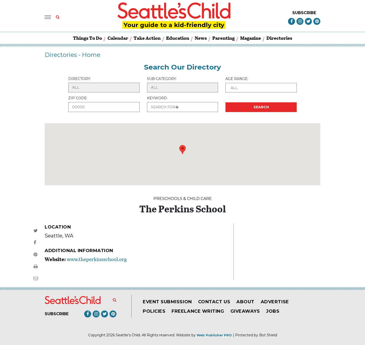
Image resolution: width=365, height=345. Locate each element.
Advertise (275, 302)
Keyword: (157, 98)
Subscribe (304, 12)
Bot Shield (268, 335)
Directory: (79, 79)
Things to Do (87, 38)
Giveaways (245, 311)
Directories (279, 38)
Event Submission (167, 302)
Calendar (118, 38)
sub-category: (162, 79)
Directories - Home (72, 54)
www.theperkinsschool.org (97, 259)
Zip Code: (77, 98)
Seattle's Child (128, 335)
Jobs (272, 311)
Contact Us (214, 302)
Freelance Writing (198, 311)
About (245, 302)
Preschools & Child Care (182, 198)
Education (177, 38)
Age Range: (236, 79)
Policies (154, 311)
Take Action (147, 38)
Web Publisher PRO (214, 335)
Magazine (250, 38)
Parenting (223, 38)
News (201, 38)
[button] (261, 87)
